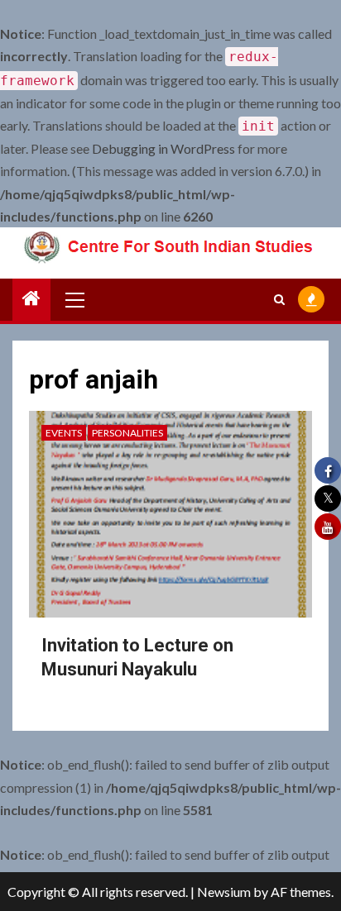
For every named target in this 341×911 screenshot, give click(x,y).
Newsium (224, 891)
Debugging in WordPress (163, 148)
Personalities (127, 433)
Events (64, 433)
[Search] (279, 299)
